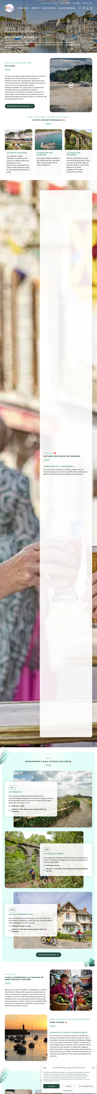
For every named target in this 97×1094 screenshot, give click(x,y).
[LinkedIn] (87, 8)
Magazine (63, 3)
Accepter (51, 1086)
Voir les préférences (86, 1086)
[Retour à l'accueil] (9, 8)
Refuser (69, 1086)
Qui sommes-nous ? (48, 3)
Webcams (35, 8)
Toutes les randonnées (47, 955)
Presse (74, 3)
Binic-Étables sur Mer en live (18, 106)
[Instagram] (84, 8)
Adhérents (85, 3)
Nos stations (23, 8)
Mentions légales (68, 1090)
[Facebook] (80, 8)
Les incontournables (66, 8)
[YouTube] (91, 8)
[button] (93, 1068)
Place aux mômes (48, 8)
